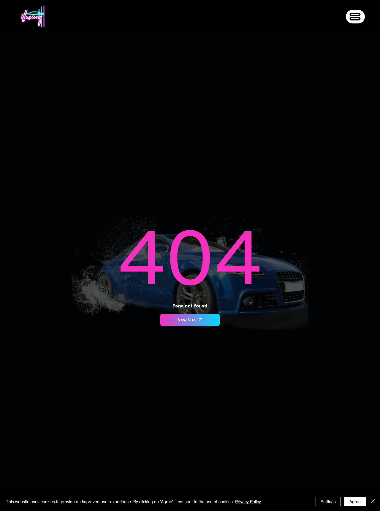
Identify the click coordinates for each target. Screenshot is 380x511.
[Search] (299, 16)
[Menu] (355, 16)
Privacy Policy (248, 501)
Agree (355, 501)
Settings (328, 501)
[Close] (372, 501)
